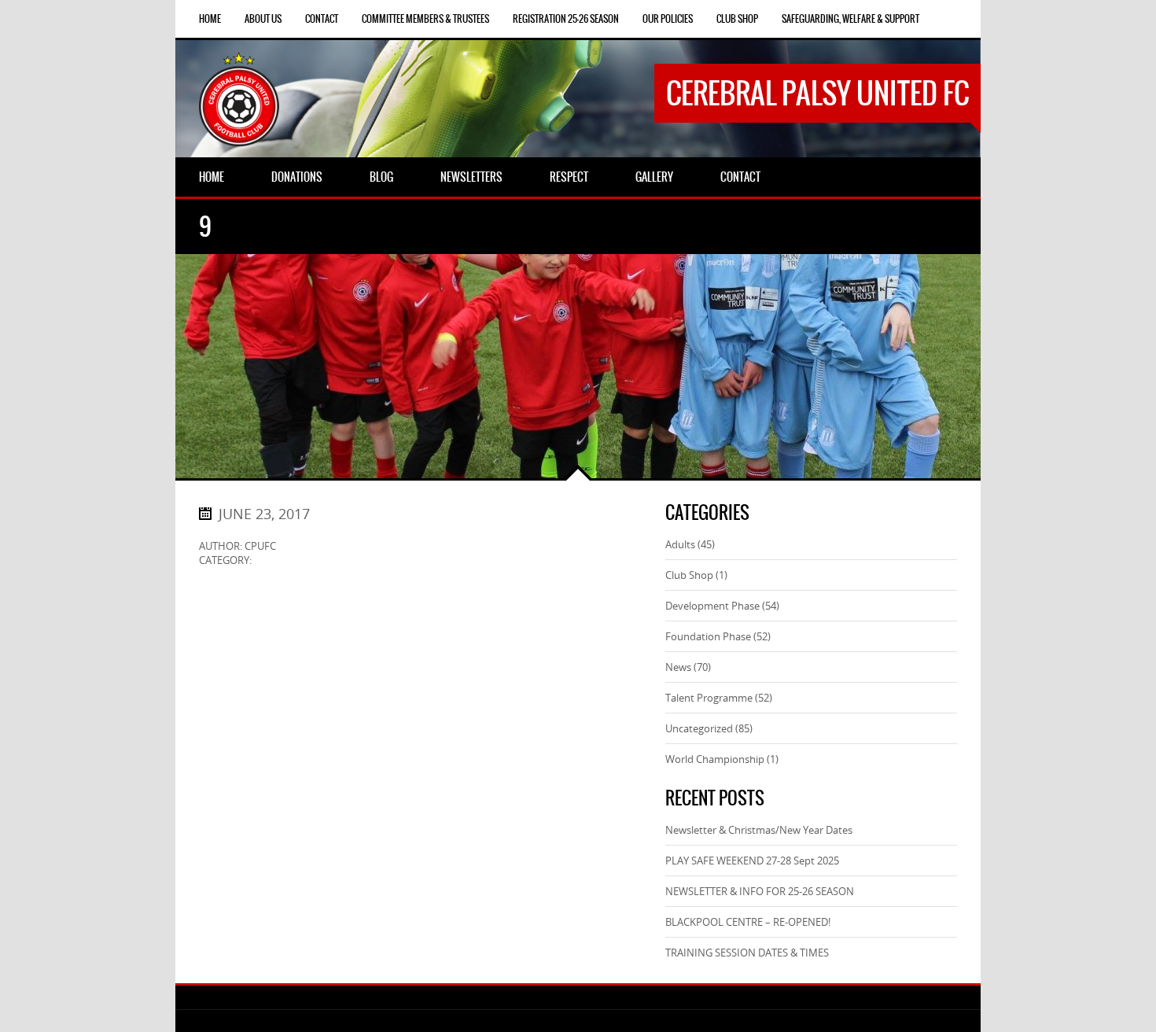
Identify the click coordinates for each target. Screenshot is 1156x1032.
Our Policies (667, 19)
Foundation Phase (708, 636)
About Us (263, 19)
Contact (321, 19)
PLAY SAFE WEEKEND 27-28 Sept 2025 (752, 860)
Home (210, 19)
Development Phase (712, 606)
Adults (680, 544)
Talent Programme (709, 698)
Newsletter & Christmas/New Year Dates (758, 830)
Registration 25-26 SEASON (566, 19)
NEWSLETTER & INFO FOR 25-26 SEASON (759, 891)
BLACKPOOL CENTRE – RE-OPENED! (747, 922)
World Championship (714, 759)
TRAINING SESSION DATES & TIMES (747, 952)
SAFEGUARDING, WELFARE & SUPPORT (850, 19)
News (678, 667)
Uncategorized (699, 728)
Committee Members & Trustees (425, 19)
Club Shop (737, 19)
